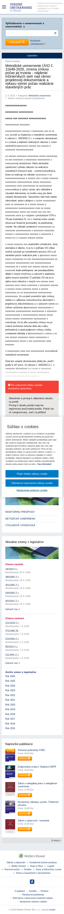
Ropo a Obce (36, 866)
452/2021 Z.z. (12, 601)
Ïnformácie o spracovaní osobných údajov (33, 898)
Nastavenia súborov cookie (32, 490)
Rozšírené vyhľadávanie (37, 42)
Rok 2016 (10, 723)
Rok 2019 (10, 709)
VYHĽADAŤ (15, 42)
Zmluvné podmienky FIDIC (31, 750)
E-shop (55, 840)
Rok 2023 (10, 690)
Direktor (28, 869)
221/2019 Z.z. (12, 623)
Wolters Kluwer (18, 866)
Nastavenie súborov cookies (33, 901)
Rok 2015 (10, 728)
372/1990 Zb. (12, 630)
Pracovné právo (12, 869)
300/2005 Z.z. (12, 577)
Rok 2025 (10, 681)
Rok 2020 (10, 704)
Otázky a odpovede (16, 862)
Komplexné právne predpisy (43, 862)
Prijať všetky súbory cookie (32, 473)
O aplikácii (20, 891)
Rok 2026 (10, 676)
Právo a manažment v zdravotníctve (33, 873)
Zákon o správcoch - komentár (33, 820)
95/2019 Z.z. (11, 646)
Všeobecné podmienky (33, 894)
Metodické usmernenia (40, 95)
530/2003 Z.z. (12, 593)
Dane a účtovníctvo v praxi (48, 869)
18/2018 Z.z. (11, 569)
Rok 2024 (10, 685)
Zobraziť (23, 758)
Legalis (50, 866)
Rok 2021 (10, 700)
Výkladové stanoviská (20, 525)
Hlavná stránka (12, 61)
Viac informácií (44, 464)
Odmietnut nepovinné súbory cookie (32, 482)
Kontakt (32, 891)
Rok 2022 (10, 695)
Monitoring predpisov (20, 512)
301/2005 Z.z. (12, 585)
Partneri (44, 891)
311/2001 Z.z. (12, 654)
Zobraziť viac (11, 609)
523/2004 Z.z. (12, 639)
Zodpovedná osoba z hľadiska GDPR (37, 766)
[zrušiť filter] (55, 33)
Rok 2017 (10, 718)
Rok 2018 (10, 714)
